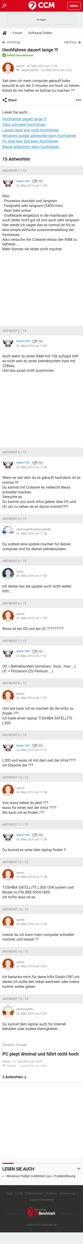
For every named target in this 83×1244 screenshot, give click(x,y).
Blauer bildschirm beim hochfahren (30, 147)
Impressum (68, 1193)
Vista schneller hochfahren (24, 124)
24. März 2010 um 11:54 (31, 467)
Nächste (70, 42)
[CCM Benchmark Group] (41, 1212)
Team (9, 1193)
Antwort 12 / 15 (15, 862)
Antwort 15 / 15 (15, 999)
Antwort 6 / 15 (14, 603)
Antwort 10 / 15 (15, 777)
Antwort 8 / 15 (14, 683)
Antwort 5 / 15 (14, 561)
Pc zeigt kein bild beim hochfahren (30, 141)
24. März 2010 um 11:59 (31, 185)
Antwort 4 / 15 (14, 519)
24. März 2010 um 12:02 (56, 70)
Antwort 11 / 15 (15, 824)
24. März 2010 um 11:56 (31, 575)
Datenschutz (35, 1193)
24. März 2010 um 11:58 (31, 792)
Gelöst (10, 55)
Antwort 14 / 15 (15, 951)
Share (12, 100)
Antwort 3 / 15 (14, 452)
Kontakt (52, 1193)
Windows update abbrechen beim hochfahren (39, 136)
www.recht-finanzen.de (41, 1224)
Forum (17, 33)
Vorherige (14, 42)
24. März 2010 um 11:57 (31, 656)
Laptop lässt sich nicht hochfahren (30, 130)
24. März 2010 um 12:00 (31, 345)
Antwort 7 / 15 (14, 641)
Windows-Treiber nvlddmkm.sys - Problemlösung (40, 1176)
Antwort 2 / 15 (14, 331)
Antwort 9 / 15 (14, 735)
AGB (20, 1193)
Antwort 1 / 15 (14, 170)
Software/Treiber (40, 33)
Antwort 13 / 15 (15, 909)
